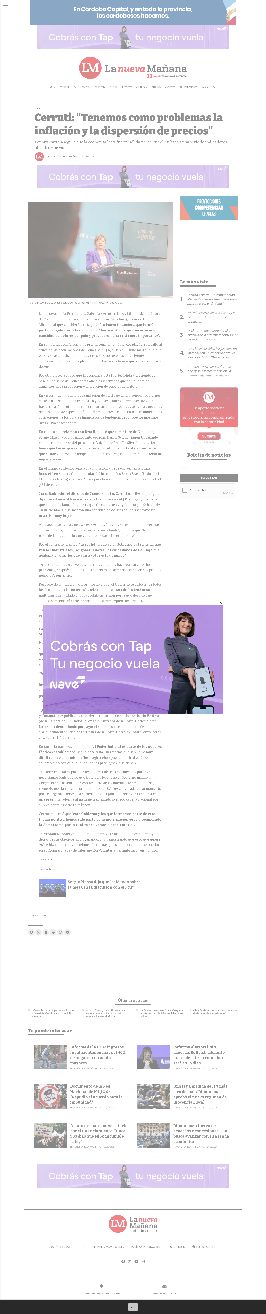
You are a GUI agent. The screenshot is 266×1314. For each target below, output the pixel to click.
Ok (133, 1307)
